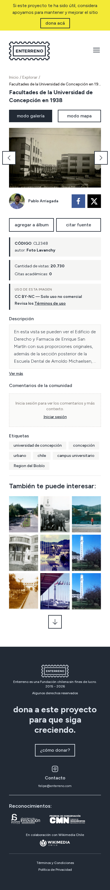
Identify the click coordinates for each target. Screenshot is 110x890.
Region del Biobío (29, 465)
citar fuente (78, 224)
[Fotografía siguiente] (101, 158)
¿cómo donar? (55, 750)
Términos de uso (50, 303)
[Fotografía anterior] (9, 158)
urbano (20, 455)
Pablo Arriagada (43, 201)
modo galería (31, 116)
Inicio (14, 77)
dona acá (55, 23)
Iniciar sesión (55, 416)
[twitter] (94, 201)
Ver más (16, 373)
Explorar (30, 77)
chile (42, 455)
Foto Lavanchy (41, 250)
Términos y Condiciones (55, 863)
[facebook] (78, 201)
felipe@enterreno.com (55, 786)
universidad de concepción (38, 445)
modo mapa (79, 116)
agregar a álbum (32, 224)
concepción (84, 445)
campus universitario (75, 455)
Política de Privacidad (55, 870)
